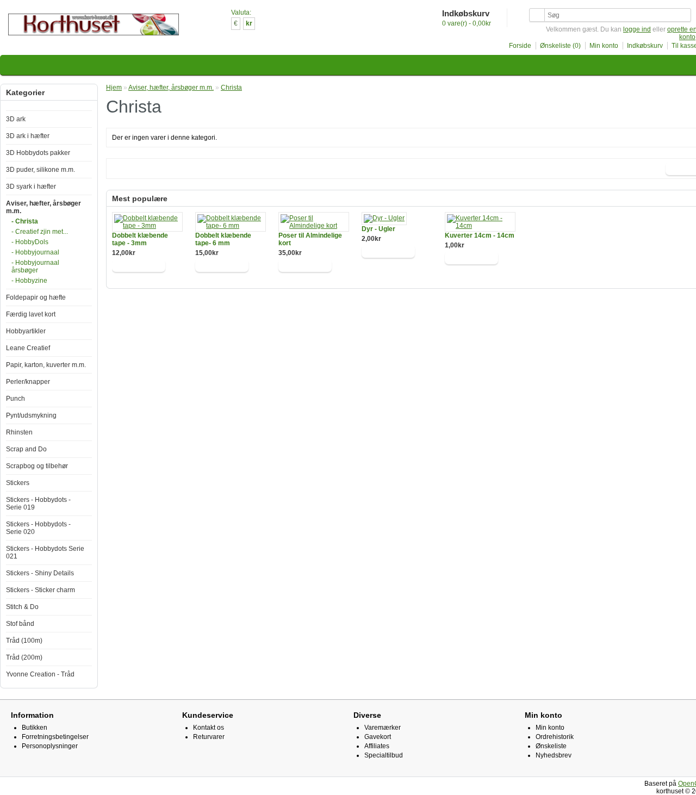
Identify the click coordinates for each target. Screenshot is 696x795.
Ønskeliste (551, 746)
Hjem (114, 87)
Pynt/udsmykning (31, 415)
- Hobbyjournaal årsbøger (35, 266)
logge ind (637, 29)
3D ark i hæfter (27, 136)
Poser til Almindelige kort (310, 239)
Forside (520, 45)
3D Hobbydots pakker (38, 153)
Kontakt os (208, 727)
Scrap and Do (26, 449)
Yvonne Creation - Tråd (40, 674)
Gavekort (377, 737)
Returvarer (209, 737)
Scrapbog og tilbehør (37, 466)
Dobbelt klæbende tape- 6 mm (223, 239)
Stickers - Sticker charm (40, 590)
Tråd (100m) (24, 640)
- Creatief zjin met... (39, 231)
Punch (15, 398)
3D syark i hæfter (31, 186)
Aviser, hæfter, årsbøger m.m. (171, 87)
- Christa (24, 221)
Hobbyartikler (26, 331)
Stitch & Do (22, 607)
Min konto (603, 45)
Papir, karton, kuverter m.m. (46, 365)
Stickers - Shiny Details (40, 573)
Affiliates (376, 746)
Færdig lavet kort (30, 314)
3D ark (16, 119)
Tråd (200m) (24, 657)
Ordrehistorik (555, 737)
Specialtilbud (383, 755)
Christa (231, 87)
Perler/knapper (28, 382)
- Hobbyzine (29, 280)
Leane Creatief (28, 348)
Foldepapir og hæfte (36, 297)
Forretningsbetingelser (55, 737)
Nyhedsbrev (553, 755)
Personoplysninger (50, 746)
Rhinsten (19, 432)
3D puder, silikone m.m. (40, 169)
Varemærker (382, 727)
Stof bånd (20, 624)
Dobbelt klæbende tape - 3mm (140, 239)
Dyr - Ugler (378, 229)
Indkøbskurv (645, 45)
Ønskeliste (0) (560, 45)
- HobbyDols (29, 242)
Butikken (34, 727)
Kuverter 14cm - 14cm (479, 235)
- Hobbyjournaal (35, 252)
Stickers (17, 483)
